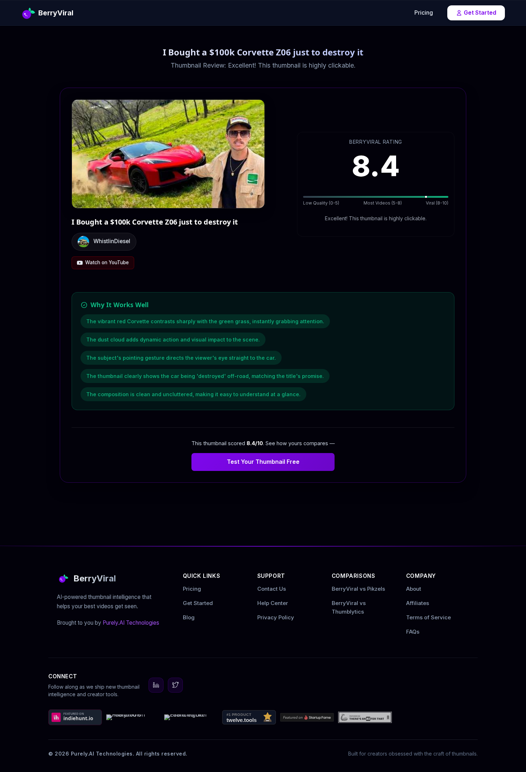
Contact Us (271, 588)
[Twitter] (175, 685)
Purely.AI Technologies (131, 622)
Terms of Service (428, 617)
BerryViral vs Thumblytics (349, 607)
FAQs (412, 631)
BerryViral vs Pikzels (358, 588)
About (413, 588)
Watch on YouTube (107, 262)
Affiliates (417, 603)
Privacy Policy (275, 617)
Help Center (272, 603)
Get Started (480, 12)
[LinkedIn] (156, 685)
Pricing (423, 12)
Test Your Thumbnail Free (263, 461)
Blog (189, 617)
